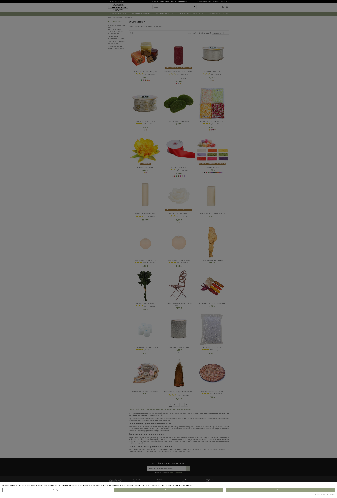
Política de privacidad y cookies (325, 494)
